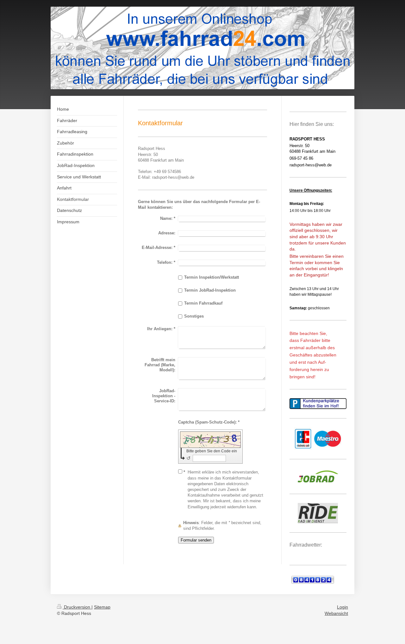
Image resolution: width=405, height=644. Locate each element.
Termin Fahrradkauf (203, 303)
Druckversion (77, 607)
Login (342, 607)
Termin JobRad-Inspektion (210, 290)
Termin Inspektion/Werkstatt (211, 277)
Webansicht (336, 613)
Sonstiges (194, 316)
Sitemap (102, 607)
